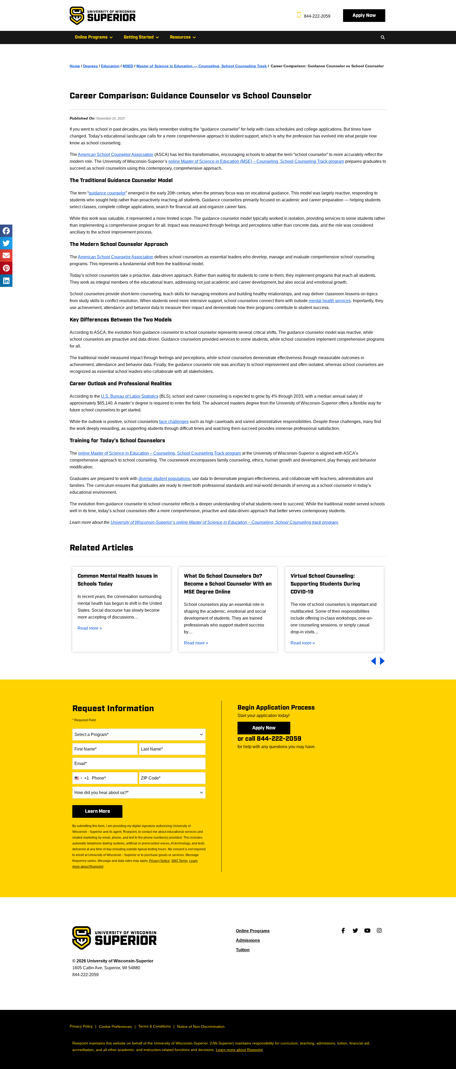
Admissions (248, 940)
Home (75, 66)
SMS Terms (179, 861)
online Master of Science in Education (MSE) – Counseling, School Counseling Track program (256, 161)
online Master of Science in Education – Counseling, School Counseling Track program (159, 453)
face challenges (174, 421)
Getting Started (139, 37)
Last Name (152, 749)
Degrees (90, 66)
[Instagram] (379, 930)
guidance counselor (107, 193)
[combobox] (139, 734)
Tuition (243, 950)
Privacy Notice (159, 861)
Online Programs (91, 37)
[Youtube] (367, 930)
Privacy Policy (81, 1026)
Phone (99, 778)
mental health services (330, 300)
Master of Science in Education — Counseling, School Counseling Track (201, 66)
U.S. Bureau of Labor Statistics (129, 396)
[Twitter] (355, 930)
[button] (382, 37)
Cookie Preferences (115, 1026)
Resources (180, 37)
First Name (85, 749)
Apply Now (364, 15)
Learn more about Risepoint (239, 1050)
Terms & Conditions (154, 1026)
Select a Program (91, 734)
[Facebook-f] (343, 930)
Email (80, 763)
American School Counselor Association (115, 154)
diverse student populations (164, 478)
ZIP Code (150, 778)
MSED (128, 66)
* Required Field (84, 720)
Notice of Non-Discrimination (201, 1026)
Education (110, 66)
